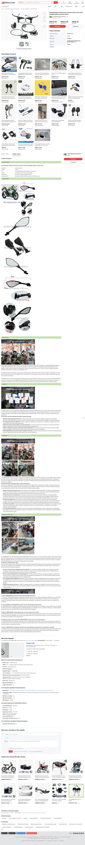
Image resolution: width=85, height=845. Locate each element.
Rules (83, 6)
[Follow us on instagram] (77, 833)
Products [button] (21, 2)
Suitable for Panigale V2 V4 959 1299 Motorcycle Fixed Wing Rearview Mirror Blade (25, 121)
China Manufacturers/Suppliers (32, 836)
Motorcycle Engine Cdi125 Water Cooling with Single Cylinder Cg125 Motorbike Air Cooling (75, 777)
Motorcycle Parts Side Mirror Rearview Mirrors (58, 74)
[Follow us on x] (76, 833)
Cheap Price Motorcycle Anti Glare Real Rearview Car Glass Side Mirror (75, 97)
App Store (4, 833)
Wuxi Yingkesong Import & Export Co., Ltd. (60, 16)
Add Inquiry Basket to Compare (24, 48)
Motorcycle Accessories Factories (8, 824)
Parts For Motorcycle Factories (50, 824)
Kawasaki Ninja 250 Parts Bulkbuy (42, 827)
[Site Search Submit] (56, 2)
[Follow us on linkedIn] (83, 833)
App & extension (68, 6)
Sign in (82, 3)
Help (61, 6)
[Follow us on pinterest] (81, 833)
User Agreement (49, 840)
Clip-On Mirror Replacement (46, 818)
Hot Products (17, 836)
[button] (52, 2)
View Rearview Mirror (63, 824)
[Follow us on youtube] (79, 833)
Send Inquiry (57, 26)
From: (7, 734)
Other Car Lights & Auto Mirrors (15, 818)
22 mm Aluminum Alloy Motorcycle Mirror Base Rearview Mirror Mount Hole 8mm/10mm (8, 144)
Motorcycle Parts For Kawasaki (76, 824)
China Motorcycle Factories (23, 824)
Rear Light (4, 818)
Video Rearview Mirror (18, 827)
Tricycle (21, 690)
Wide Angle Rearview (34, 818)
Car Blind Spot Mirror (58, 818)
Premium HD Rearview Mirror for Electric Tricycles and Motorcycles (41, 121)
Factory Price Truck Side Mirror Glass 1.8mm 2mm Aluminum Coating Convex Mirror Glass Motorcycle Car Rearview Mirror (42, 74)
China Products (23, 836)
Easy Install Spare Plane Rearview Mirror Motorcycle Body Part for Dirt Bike (75, 74)
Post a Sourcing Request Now (35, 751)
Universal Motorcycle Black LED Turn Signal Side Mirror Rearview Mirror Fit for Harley (25, 74)
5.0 (69, 155)
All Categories (5, 6)
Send (11, 751)
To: (7, 737)
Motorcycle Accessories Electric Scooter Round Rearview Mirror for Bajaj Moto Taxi (25, 144)
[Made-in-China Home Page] (8, 2)
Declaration (55, 840)
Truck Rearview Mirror (29, 827)
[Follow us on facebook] (74, 833)
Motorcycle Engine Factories (36, 824)
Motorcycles (12, 690)
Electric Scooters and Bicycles (30, 690)
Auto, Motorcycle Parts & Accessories (12, 8)
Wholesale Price (50, 836)
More (2, 829)
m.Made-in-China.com (45, 838)
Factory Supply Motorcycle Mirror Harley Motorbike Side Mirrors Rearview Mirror (9, 121)
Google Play (12, 833)
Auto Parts (17, 690)
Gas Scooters (40, 690)
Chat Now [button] (76, 26)
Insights (68, 836)
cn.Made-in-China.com (54, 838)
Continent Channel (57, 836)
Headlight (25, 818)
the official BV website (29, 640)
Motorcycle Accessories (48, 690)
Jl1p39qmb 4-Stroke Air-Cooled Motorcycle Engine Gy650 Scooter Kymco (24, 777)
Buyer (55, 6)
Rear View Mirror (34, 8)
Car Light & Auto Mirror (25, 8)
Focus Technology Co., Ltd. (33, 840)
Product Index (63, 836)
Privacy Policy (61, 840)
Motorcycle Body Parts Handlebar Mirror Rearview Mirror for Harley (74, 121)
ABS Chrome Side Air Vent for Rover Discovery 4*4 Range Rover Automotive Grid (8, 801)
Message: (6, 741)
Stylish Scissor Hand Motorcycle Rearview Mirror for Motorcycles (41, 97)
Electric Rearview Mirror (6, 827)
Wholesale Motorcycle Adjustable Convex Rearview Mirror (57, 121)
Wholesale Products (42, 836)
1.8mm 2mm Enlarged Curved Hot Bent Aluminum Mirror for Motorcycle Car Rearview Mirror (59, 97)
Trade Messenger (21, 833)
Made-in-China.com (37, 838)
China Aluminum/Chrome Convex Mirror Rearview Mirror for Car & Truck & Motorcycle (42, 144)
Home (2, 8)
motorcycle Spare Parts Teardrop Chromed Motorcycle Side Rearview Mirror (25, 97)
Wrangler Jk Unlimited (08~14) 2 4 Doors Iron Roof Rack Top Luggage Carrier (58, 777)
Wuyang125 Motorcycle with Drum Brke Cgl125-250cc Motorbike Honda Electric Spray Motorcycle (42, 777)
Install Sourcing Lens (32, 833)
